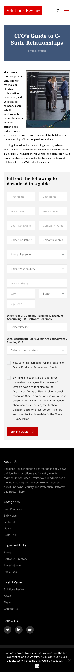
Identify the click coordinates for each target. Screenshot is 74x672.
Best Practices (13, 509)
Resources (10, 572)
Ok (37, 665)
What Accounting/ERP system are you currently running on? (37, 340)
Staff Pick (10, 535)
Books (7, 552)
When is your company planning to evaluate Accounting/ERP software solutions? (35, 317)
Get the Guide (19, 432)
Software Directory (15, 559)
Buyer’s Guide (12, 565)
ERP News (10, 515)
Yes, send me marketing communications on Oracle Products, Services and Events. (39, 365)
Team (7, 602)
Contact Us (11, 609)
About (7, 596)
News (7, 528)
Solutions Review (14, 589)
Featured (9, 522)
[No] (69, 660)
